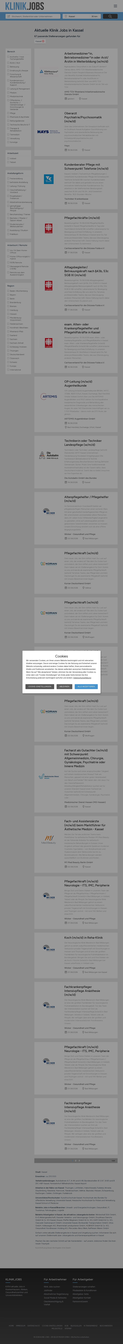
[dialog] (61, 672)
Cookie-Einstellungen (39, 686)
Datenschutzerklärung (82, 678)
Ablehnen (64, 686)
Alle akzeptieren (86, 686)
